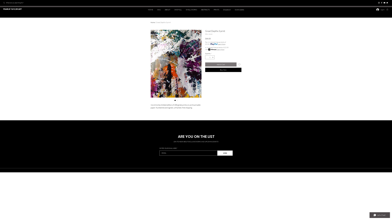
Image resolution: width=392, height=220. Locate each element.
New (51, 189)
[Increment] (213, 57)
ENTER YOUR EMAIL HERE (168, 148)
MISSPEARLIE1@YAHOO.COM (140, 199)
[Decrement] (206, 57)
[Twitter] (387, 3)
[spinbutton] (210, 57)
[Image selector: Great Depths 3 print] (175, 100)
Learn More (221, 44)
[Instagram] (379, 3)
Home (153, 22)
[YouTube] (384, 3)
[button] (387, 9)
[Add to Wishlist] (239, 64)
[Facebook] (382, 3)
